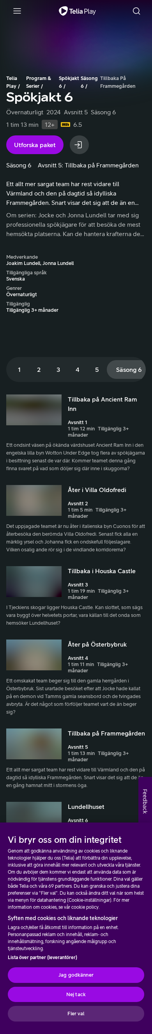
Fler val (75, 1013)
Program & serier (38, 82)
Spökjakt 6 (69, 82)
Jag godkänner (76, 975)
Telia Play (11, 82)
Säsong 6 (89, 82)
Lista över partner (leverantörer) (42, 957)
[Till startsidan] (77, 11)
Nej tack (76, 994)
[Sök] (136, 11)
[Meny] (17, 11)
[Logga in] (79, 144)
